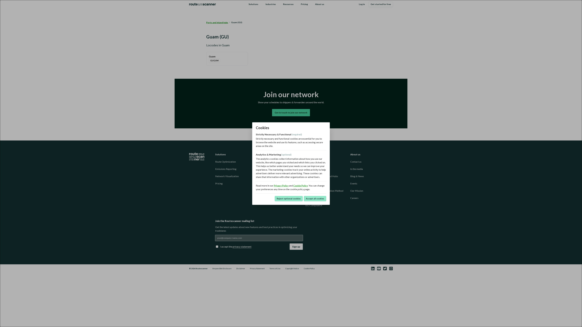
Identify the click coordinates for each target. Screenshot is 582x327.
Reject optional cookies (289, 198)
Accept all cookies (315, 198)
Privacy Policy (281, 185)
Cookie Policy (300, 185)
